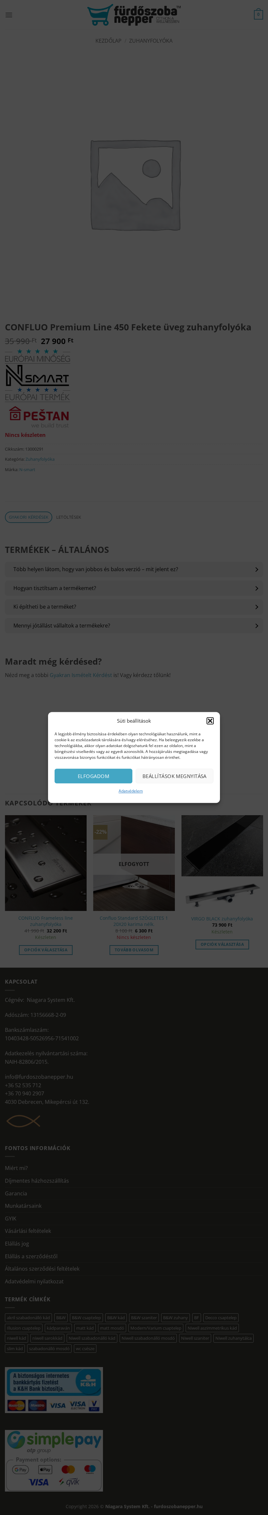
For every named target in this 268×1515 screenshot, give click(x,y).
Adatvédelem (131, 791)
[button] (210, 720)
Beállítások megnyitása (174, 776)
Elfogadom (93, 776)
